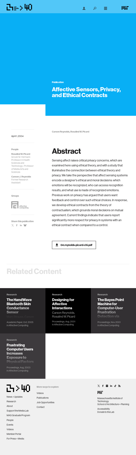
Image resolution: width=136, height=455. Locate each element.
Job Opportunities (45, 402)
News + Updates (15, 396)
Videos (10, 429)
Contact (40, 407)
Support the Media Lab (18, 410)
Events (10, 424)
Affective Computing (18, 325)
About (10, 406)
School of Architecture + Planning (113, 404)
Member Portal (14, 434)
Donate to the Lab (105, 412)
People (10, 420)
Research (11, 401)
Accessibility (103, 408)
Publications (43, 397)
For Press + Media (15, 438)
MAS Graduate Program (18, 415)
